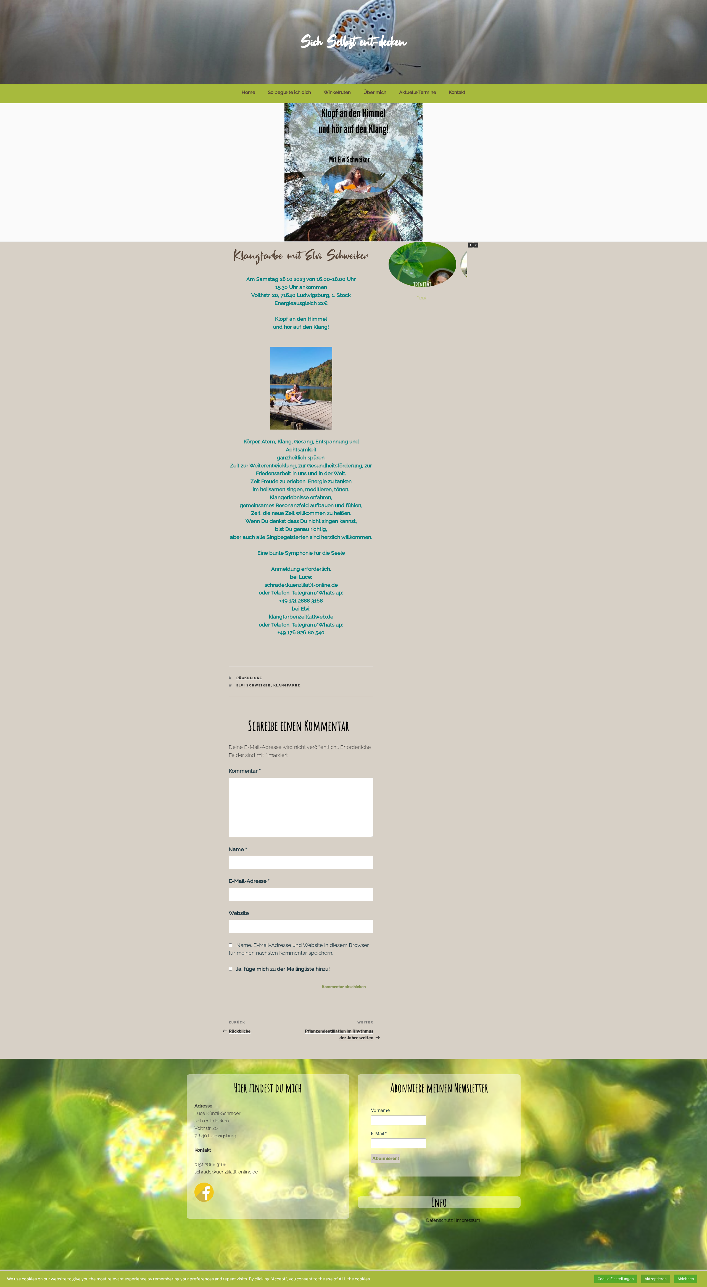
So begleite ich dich (289, 92)
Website (239, 913)
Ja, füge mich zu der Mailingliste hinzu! (282, 969)
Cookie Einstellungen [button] (616, 1279)
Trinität (422, 298)
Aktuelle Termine (417, 92)
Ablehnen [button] (685, 1279)
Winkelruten (337, 92)
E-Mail (379, 1133)
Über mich (374, 92)
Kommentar (245, 771)
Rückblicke (249, 678)
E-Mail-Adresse (249, 881)
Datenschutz (439, 1220)
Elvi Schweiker (253, 685)
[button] (475, 245)
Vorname (380, 1110)
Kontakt (457, 92)
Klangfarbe (286, 685)
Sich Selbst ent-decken (353, 42)
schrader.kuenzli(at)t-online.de (226, 1172)
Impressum (468, 1220)
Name (238, 849)
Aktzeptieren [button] (656, 1279)
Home (248, 92)
